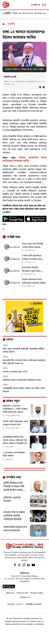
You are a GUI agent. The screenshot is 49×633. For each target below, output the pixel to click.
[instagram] (24, 565)
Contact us (25, 597)
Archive (10, 604)
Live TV (19, 604)
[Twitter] (19, 565)
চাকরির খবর (40, 13)
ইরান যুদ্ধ (18, 13)
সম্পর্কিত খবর (13, 477)
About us (10, 593)
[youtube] (33, 565)
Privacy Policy (36, 593)
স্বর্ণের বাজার (28, 13)
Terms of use (22, 593)
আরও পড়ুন (13, 401)
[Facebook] (15, 565)
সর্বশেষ (9, 339)
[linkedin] (28, 565)
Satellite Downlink (34, 604)
